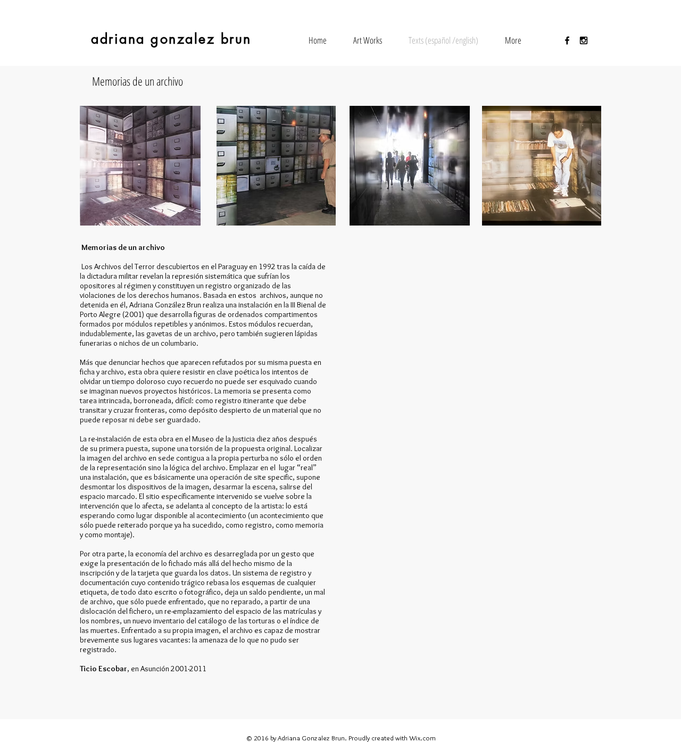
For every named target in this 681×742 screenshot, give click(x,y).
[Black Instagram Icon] (583, 40)
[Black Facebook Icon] (567, 40)
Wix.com (422, 737)
